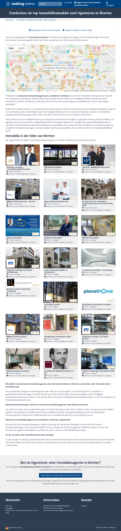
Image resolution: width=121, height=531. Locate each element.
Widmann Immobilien (53, 238)
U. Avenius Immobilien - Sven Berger (97, 270)
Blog (7, 513)
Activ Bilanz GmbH (52, 304)
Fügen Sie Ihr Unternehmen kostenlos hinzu (87, 3)
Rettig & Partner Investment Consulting (18, 290)
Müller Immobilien (14, 238)
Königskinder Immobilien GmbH (57, 337)
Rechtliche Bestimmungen (53, 508)
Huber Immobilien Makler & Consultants (55, 271)
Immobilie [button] (68, 2)
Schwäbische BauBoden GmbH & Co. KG (59, 372)
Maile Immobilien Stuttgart (18, 371)
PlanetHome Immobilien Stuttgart (96, 304)
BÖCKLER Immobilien (53, 167)
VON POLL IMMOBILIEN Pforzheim (96, 167)
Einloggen (110, 5)
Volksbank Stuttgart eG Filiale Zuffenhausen (19, 271)
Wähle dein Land (15, 528)
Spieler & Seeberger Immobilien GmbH (98, 371)
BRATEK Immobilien (90, 238)
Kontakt (84, 506)
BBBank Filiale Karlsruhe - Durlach (20, 201)
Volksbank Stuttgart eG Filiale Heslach (95, 338)
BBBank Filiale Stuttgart (16, 337)
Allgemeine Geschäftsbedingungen (56, 506)
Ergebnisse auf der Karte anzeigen (60, 68)
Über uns (9, 506)
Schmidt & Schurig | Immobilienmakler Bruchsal (18, 168)
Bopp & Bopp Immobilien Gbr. (56, 201)
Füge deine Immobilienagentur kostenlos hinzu (61, 475)
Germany (9, 20)
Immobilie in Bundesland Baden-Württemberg (35, 20)
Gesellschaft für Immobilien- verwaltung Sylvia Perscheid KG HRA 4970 (97, 203)
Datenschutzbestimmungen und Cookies (58, 510)
